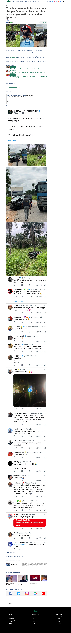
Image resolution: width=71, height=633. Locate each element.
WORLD (21, 1)
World (34, 618)
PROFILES (46, 1)
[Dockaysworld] (9, 1)
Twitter (59, 618)
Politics (34, 621)
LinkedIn (59, 625)
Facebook (60, 616)
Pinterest (59, 623)
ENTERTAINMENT (26, 1)
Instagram (60, 620)
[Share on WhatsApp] (11, 22)
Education (35, 625)
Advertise (11, 621)
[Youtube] (43, 593)
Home (7, 5)
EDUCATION (37, 1)
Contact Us (11, 618)
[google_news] (35, 593)
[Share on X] (9, 22)
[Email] (13, 22)
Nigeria (34, 616)
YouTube (59, 621)
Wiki (33, 626)
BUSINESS (41, 1)
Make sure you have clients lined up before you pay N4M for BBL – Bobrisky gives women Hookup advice (28, 77)
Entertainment (12, 5)
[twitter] (18, 593)
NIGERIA (17, 1)
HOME (14, 1)
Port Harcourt (13, 57)
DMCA (10, 623)
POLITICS (32, 1)
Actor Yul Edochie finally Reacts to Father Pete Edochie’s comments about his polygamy (27, 73)
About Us (11, 616)
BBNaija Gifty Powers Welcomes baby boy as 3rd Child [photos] (24, 68)
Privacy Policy (12, 620)
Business (34, 623)
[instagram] (27, 593)
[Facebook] (7, 22)
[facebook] (10, 593)
